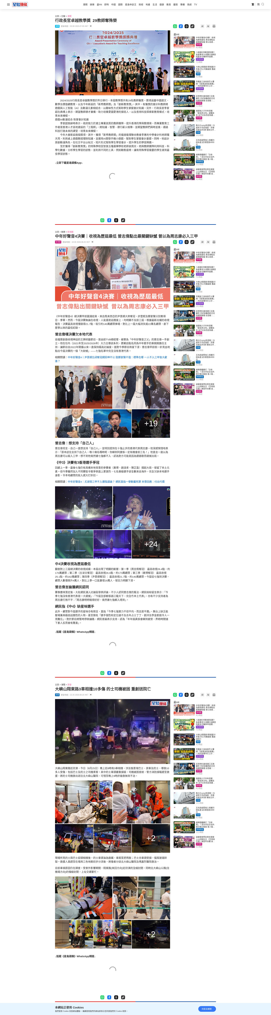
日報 (63, 16)
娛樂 (63, 232)
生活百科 (199, 59)
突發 (198, 74)
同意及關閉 (207, 1009)
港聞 (69, 16)
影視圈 (199, 45)
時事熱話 (199, 162)
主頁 (57, 16)
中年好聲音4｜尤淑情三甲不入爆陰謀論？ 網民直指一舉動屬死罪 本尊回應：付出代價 (116, 481)
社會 (198, 132)
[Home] (20, 4)
